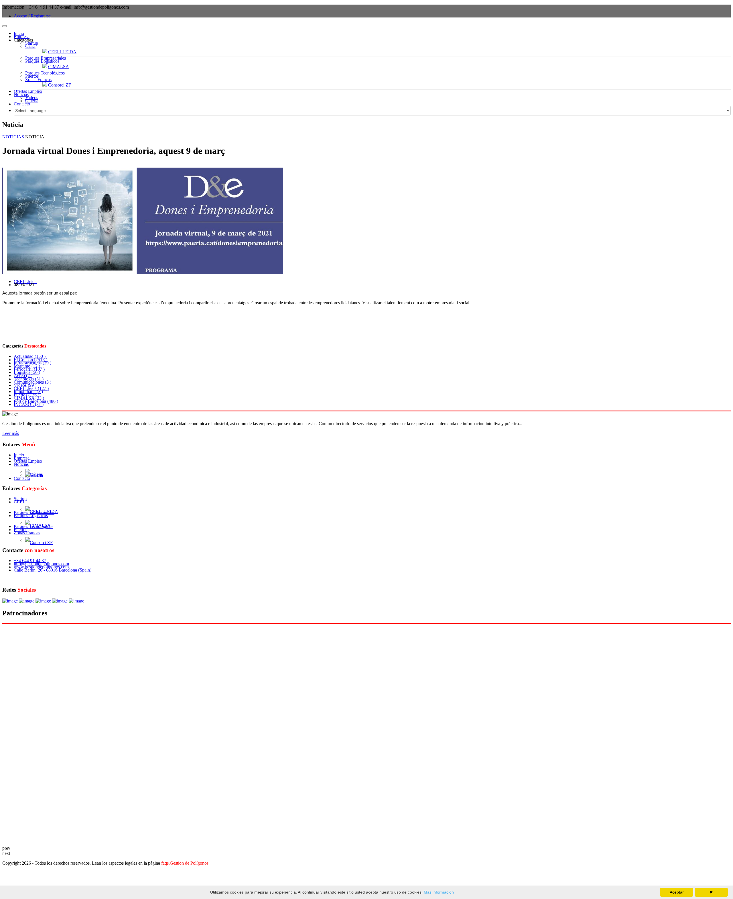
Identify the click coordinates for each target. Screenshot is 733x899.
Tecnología (29, 378)
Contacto (22, 103)
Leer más (10, 433)
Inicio (19, 33)
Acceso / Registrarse (32, 15)
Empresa (21, 36)
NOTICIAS (13, 136)
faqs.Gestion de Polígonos (184, 863)
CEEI (30, 46)
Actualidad (30, 356)
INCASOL (29, 404)
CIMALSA (58, 66)
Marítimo (27, 366)
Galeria (31, 100)
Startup (31, 43)
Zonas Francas (38, 79)
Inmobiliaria (28, 391)
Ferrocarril (29, 369)
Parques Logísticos (42, 61)
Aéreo (23, 375)
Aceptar (677, 892)
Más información (438, 892)
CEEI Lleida (25, 281)
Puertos (32, 76)
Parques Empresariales (45, 58)
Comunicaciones (32, 382)
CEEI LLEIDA (62, 51)
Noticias (21, 94)
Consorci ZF (59, 85)
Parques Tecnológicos (45, 72)
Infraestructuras (32, 362)
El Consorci (30, 359)
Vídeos (31, 97)
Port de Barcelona (36, 401)
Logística (27, 372)
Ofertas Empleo (28, 91)
